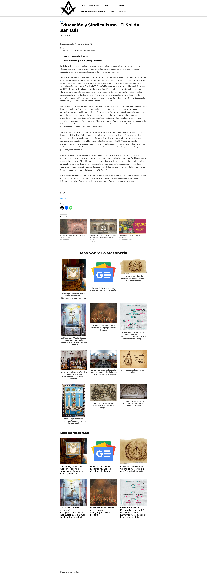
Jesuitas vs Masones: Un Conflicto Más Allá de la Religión (103, 405)
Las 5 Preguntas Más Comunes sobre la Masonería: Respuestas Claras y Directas (73, 295)
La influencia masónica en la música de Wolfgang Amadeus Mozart (103, 327)
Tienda (111, 11)
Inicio (82, 5)
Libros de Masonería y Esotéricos (92, 11)
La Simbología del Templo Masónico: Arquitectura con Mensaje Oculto (74, 421)
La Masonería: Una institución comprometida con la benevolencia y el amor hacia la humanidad (73, 341)
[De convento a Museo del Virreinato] (73, 226)
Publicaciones (94, 5)
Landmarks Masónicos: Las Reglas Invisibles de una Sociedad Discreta (133, 403)
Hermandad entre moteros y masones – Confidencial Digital (103, 289)
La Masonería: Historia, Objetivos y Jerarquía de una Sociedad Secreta (133, 278)
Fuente (63, 198)
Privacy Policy (124, 11)
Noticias (107, 5)
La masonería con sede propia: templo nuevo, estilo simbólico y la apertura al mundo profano (103, 372)
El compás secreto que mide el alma (133, 371)
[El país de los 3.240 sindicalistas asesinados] (132, 226)
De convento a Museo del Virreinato (72, 235)
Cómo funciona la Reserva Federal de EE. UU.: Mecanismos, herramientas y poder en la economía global (133, 335)
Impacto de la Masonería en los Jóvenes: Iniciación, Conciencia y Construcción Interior (74, 375)
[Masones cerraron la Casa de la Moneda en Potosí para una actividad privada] (103, 226)
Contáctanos (119, 5)
